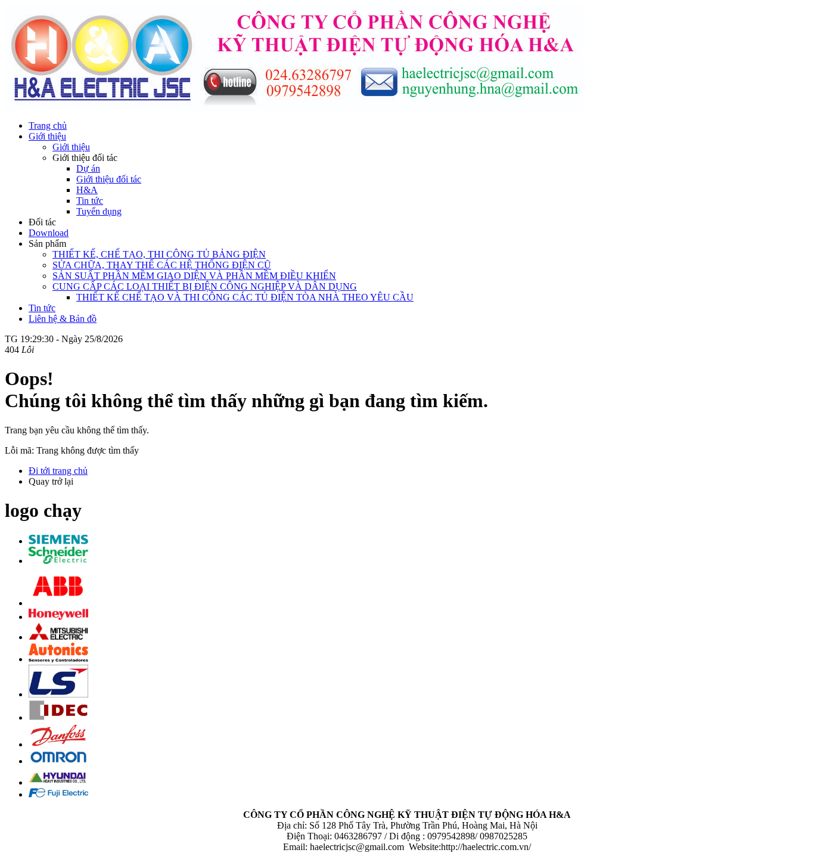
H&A (87, 190)
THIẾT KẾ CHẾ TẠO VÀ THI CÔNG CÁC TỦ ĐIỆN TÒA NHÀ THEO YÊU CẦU (245, 297)
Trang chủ (48, 125)
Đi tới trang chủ (58, 471)
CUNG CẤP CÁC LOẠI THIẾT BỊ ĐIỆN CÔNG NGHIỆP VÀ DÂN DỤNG (204, 286)
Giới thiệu (47, 136)
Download (49, 233)
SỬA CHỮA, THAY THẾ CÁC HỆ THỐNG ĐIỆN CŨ (161, 265)
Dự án (88, 168)
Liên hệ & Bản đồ (63, 319)
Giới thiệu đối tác (108, 179)
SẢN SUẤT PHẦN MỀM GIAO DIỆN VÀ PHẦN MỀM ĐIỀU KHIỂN (194, 276)
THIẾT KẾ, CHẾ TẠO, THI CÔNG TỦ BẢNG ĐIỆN (159, 254)
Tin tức (89, 201)
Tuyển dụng (99, 211)
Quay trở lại (51, 481)
